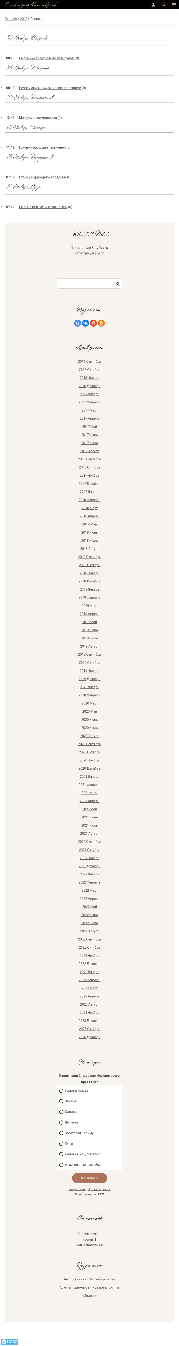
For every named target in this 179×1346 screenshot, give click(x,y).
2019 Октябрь (89, 663)
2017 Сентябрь (89, 459)
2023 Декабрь (89, 1021)
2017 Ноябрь (89, 475)
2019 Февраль (89, 597)
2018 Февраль (89, 500)
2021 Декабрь (89, 866)
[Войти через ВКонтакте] (85, 323)
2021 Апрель (90, 801)
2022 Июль (89, 923)
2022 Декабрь (89, 964)
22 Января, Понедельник (29, 98)
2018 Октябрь (89, 565)
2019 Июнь (89, 630)
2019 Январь (89, 589)
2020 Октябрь (89, 752)
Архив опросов (99, 1189)
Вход (100, 253)
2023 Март (90, 988)
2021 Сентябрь (89, 842)
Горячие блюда (77, 1091)
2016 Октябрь (89, 370)
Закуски (71, 1101)
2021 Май (89, 809)
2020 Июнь (89, 719)
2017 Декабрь (89, 483)
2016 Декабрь (89, 386)
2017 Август (89, 451)
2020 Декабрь (89, 768)
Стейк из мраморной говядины (42, 177)
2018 (24, 19)
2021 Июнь (89, 817)
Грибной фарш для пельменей (42, 147)
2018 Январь (89, 492)
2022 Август (89, 931)
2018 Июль (89, 540)
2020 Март (90, 703)
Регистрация (85, 253)
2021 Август (89, 833)
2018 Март (90, 508)
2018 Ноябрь (89, 573)
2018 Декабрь (89, 581)
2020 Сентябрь (89, 744)
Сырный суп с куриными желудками (46, 58)
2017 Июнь (89, 435)
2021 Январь (89, 776)
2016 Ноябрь (89, 378)
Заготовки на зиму (79, 1133)
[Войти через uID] (77, 323)
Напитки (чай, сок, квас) (83, 1154)
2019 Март (90, 606)
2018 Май (89, 524)
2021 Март (90, 793)
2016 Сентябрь (89, 361)
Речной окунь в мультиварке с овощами (50, 88)
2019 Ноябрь (89, 671)
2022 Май (89, 907)
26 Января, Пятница (27, 68)
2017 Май (89, 427)
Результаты (77, 1189)
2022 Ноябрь (89, 955)
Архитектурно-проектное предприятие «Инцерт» (89, 1291)
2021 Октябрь (89, 850)
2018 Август (89, 549)
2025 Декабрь (89, 1037)
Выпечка (72, 1122)
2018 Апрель (90, 516)
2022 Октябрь (89, 947)
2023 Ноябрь (89, 1012)
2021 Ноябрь (89, 858)
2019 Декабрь (89, 679)
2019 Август (89, 646)
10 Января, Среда (23, 187)
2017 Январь (89, 394)
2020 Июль (89, 728)
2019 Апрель (90, 614)
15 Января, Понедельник (29, 157)
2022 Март (90, 890)
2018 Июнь (89, 532)
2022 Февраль (89, 882)
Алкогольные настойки (83, 1165)
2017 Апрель (90, 418)
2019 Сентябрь (89, 654)
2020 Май (89, 711)
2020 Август (89, 736)
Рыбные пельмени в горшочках (43, 207)
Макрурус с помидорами (38, 118)
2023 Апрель (90, 996)
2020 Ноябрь (89, 760)
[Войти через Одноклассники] (101, 323)
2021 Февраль (89, 785)
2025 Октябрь (89, 1029)
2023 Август (89, 1004)
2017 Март (90, 410)
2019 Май (89, 622)
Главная (11, 19)
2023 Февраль (89, 980)
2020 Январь (89, 687)
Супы (69, 1143)
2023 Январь (89, 972)
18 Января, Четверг (25, 127)
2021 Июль (89, 825)
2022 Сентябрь (89, 939)
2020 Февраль (89, 695)
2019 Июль (89, 638)
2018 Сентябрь (89, 557)
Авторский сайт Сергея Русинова (89, 1279)
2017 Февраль (89, 402)
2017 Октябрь (89, 467)
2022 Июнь (89, 915)
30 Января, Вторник (26, 38)
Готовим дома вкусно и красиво (31, 5)
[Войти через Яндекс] (93, 323)
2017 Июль (89, 443)
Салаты (71, 1112)
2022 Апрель (90, 899)
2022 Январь (89, 874)
